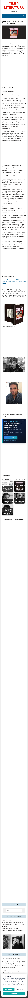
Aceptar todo (14, 993)
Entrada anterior (8, 519)
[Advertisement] (14, 71)
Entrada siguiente (19, 519)
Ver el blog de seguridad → (10, 440)
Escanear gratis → (11, 437)
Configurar (20, 989)
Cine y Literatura (9, 41)
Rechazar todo (8, 989)
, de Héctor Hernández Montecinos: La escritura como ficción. (14, 281)
